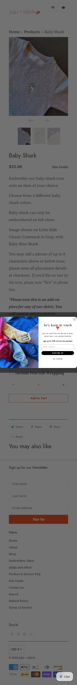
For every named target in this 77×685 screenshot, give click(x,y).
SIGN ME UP (57, 353)
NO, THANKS (58, 359)
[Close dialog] (74, 319)
